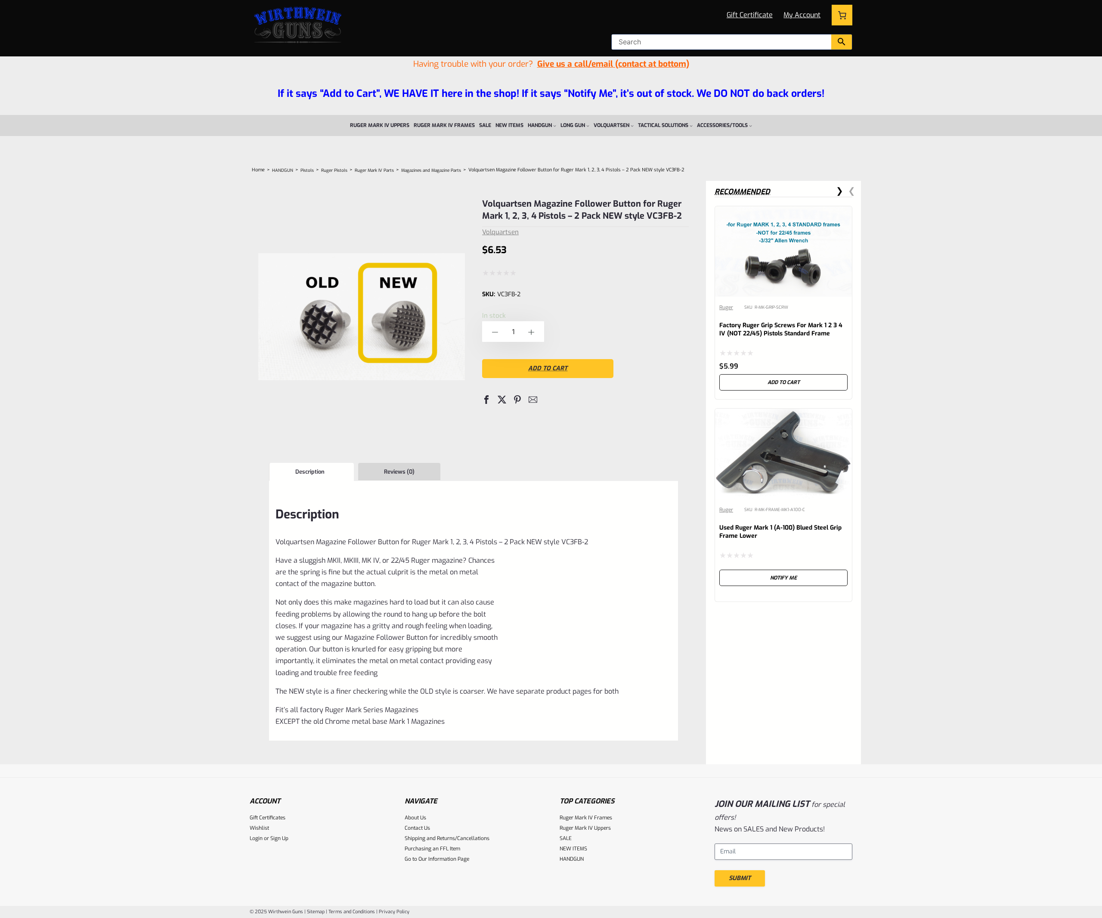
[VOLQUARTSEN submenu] (632, 125)
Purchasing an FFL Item (432, 848)
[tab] (311, 472)
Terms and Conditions (351, 912)
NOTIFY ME (783, 577)
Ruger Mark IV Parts (374, 170)
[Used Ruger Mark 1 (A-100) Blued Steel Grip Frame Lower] (783, 415)
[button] (486, 399)
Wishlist (259, 828)
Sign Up (279, 838)
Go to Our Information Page (437, 859)
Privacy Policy (394, 912)
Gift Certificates (267, 817)
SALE (566, 838)
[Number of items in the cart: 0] (842, 15)
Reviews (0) (399, 471)
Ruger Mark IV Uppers (585, 828)
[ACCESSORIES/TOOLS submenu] (750, 125)
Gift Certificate (750, 14)
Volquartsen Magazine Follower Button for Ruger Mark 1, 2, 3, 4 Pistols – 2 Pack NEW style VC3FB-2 (582, 210)
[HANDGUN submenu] (554, 125)
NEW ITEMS (573, 848)
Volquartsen (500, 232)
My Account (801, 14)
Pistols (307, 170)
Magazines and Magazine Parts (431, 170)
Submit (740, 878)
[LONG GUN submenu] (587, 125)
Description (310, 471)
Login (256, 838)
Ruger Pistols (334, 170)
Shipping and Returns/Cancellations (447, 838)
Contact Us (417, 828)
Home (258, 170)
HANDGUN (282, 170)
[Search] (841, 42)
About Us (415, 817)
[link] (783, 303)
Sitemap (316, 912)
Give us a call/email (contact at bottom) (613, 64)
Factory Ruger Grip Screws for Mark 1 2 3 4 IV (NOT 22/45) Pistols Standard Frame (780, 329)
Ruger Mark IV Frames (586, 817)
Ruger (726, 307)
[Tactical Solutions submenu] (691, 125)
